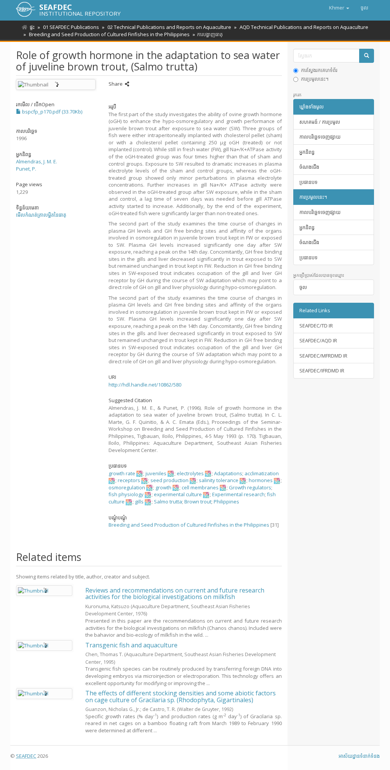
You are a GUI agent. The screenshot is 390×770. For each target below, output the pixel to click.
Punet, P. (26, 168)
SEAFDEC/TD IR (316, 325)
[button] (339, 7)
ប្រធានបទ (308, 182)
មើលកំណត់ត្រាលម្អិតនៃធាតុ (41, 214)
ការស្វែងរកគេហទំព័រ (319, 70)
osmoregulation (127, 487)
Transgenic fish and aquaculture (131, 645)
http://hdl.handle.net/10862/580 (145, 384)
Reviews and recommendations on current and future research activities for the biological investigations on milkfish (174, 593)
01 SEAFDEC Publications (71, 27)
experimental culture (178, 494)
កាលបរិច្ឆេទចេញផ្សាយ (319, 136)
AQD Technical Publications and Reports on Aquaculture (304, 27)
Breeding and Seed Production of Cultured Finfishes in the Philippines (109, 34)
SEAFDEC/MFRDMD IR (323, 355)
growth (163, 487)
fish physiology (126, 494)
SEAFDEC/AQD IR (318, 340)
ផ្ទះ (32, 27)
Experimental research (238, 494)
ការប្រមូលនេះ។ (315, 78)
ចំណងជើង (309, 166)
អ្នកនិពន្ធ (307, 152)
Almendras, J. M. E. (36, 161)
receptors (129, 480)
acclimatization (262, 473)
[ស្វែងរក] (366, 56)
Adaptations (228, 473)
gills (139, 501)
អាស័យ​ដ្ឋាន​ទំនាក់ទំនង (359, 755)
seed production (169, 480)
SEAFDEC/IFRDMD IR (321, 370)
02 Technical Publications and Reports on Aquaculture (169, 27)
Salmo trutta (168, 501)
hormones (261, 480)
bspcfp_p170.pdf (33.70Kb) (51, 111)
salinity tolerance (218, 480)
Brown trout (197, 501)
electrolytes (190, 473)
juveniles (155, 473)
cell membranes (200, 487)
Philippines (226, 501)
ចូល (303, 287)
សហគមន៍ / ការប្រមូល (319, 121)
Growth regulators (250, 487)
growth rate (122, 473)
